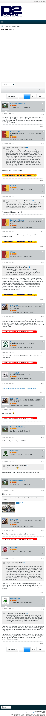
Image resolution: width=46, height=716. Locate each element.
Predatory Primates (17, 132)
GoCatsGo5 (14, 373)
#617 (42, 143)
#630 (42, 609)
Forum (6, 26)
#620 (42, 263)
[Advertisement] (23, 54)
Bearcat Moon (15, 548)
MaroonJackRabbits (17, 103)
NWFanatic (14, 305)
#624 (42, 410)
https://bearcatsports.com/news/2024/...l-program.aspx (19, 388)
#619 (42, 231)
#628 (42, 531)
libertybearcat (15, 342)
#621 (42, 317)
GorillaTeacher (15, 186)
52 (33, 96)
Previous (12, 96)
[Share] (43, 109)
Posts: (26, 107)
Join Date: (13, 107)
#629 (42, 558)
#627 (42, 491)
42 (27, 96)
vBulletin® (35, 712)
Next (41, 96)
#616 (42, 114)
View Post (27, 147)
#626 (42, 461)
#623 (42, 384)
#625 (42, 437)
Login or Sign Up (39, 1)
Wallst (12, 252)
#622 (42, 352)
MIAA (18, 26)
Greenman (14, 451)
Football (12, 26)
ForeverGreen (15, 598)
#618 (42, 196)
